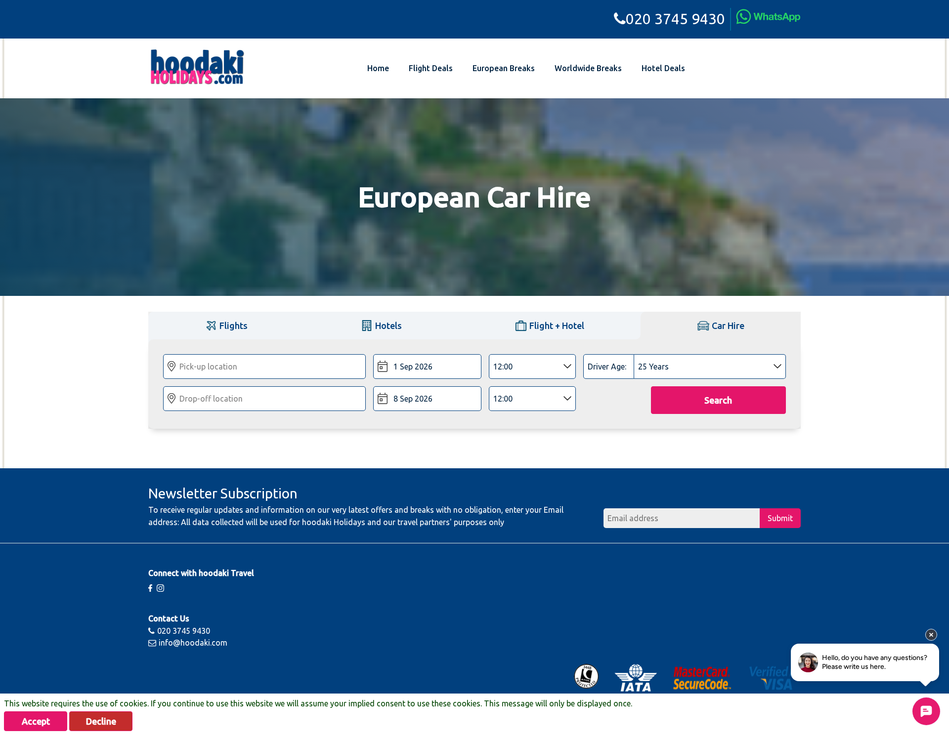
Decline (101, 721)
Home (378, 68)
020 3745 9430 (675, 18)
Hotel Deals (663, 68)
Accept (36, 721)
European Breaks (504, 68)
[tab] (226, 325)
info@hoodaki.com (193, 642)
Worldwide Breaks (588, 68)
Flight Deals (431, 68)
